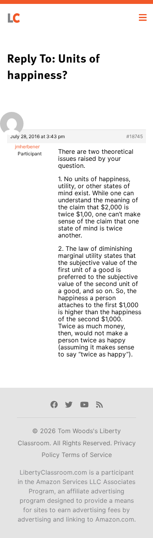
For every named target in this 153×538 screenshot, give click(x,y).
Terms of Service (87, 455)
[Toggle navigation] (143, 18)
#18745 (134, 136)
